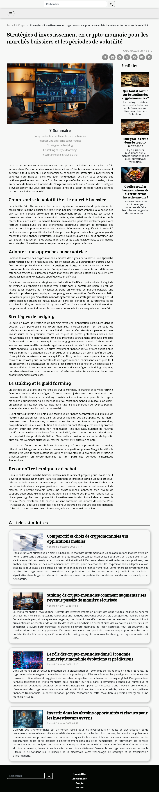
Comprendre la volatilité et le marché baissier (60, 136)
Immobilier (79, 774)
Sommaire (62, 130)
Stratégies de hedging (60, 145)
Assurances (79, 778)
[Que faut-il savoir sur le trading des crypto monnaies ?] (135, 79)
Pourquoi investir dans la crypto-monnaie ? (135, 142)
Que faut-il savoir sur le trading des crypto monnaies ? (135, 94)
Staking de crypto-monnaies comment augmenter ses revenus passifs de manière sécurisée (96, 597)
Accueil (11, 25)
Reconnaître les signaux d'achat (60, 154)
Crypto (22, 25)
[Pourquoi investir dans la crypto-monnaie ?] (135, 127)
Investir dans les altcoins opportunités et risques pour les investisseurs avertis (97, 715)
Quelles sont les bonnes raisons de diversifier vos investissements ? (135, 191)
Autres (80, 787)
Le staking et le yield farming (60, 150)
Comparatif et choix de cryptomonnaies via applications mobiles (87, 538)
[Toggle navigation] (10, 13)
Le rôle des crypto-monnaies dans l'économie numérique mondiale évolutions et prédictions (90, 656)
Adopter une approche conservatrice (60, 140)
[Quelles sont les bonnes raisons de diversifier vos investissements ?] (135, 175)
